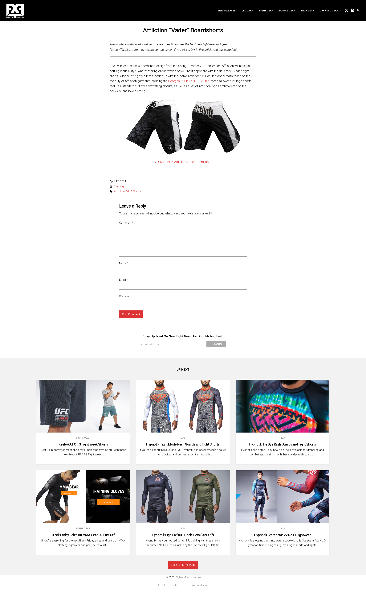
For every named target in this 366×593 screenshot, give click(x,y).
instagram (354, 9)
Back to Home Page (183, 564)
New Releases (226, 10)
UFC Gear (247, 10)
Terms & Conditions (196, 585)
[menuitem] (226, 10)
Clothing (119, 186)
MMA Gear (307, 10)
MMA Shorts (133, 191)
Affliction (119, 191)
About (161, 585)
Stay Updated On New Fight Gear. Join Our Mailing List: (183, 336)
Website (124, 296)
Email (123, 279)
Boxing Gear (287, 10)
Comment (126, 222)
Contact (175, 585)
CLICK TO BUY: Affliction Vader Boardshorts (183, 162)
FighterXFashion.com (188, 577)
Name (123, 263)
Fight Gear (266, 10)
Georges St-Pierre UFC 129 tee (188, 81)
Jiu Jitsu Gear (329, 10)
